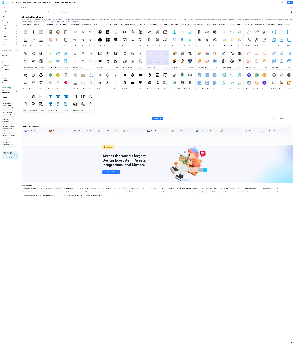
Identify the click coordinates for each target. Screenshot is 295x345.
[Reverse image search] (291, 7)
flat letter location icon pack (270, 188)
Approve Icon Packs (174, 24)
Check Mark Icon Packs (283, 24)
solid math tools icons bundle (251, 188)
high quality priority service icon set (73, 195)
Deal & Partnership (6, 142)
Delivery (9, 105)
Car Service (4, 140)
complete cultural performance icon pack (254, 192)
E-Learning (12, 135)
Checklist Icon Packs (38, 24)
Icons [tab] (58, 12)
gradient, (78, 19)
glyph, (69, 19)
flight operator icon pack (30, 195)
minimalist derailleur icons (31, 188)
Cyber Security (5, 121)
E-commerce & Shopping (7, 110)
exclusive (267, 19)
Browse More (273, 131)
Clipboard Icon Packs (74, 24)
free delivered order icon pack (52, 192)
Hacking (8, 137)
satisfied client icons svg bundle (231, 188)
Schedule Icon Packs (247, 24)
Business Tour (5, 135)
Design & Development (7, 133)
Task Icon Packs (97, 24)
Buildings (4, 130)
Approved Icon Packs (130, 24)
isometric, (87, 19)
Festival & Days (12, 146)
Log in (282, 2)
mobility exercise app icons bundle (50, 195)
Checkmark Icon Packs (210, 24)
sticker (95, 19)
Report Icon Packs (142, 24)
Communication (5, 107)
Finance (4, 105)
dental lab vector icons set (93, 195)
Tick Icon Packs (107, 24)
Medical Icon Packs (259, 24)
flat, (67, 19)
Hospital (12, 126)
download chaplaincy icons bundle (113, 192)
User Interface (32, 131)
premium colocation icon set (191, 192)
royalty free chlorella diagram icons (212, 192)
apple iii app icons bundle (167, 188)
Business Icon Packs (86, 24)
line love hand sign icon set (93, 192)
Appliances (4, 146)
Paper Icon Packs (118, 24)
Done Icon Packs (153, 24)
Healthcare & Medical (7, 112)
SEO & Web (154, 131)
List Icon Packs (49, 24)
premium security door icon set (50, 188)
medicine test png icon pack (134, 192)
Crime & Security (6, 117)
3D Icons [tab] (31, 12)
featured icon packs (285, 19)
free (33, 19)
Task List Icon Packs (235, 24)
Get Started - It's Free (111, 172)
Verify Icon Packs (271, 24)
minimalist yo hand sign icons (171, 192)
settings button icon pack (149, 188)
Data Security (13, 114)
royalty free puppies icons (69, 188)
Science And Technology (256, 131)
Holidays (13, 107)
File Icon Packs (163, 24)
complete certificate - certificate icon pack (111, 188)
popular (272, 19)
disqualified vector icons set (211, 188)
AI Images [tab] (64, 12)
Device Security (5, 119)
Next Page (156, 118)
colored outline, (62, 19)
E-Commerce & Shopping (84, 131)
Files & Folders (5, 114)
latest (276, 19)
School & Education (181, 131)
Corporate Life (5, 126)
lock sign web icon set (132, 188)
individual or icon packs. (211, 19)
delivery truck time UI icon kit (88, 188)
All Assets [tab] (24, 12)
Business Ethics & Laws (7, 123)
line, (56, 19)
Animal (11, 144)
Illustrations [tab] (51, 12)
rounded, (83, 19)
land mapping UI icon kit (232, 192)
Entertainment (5, 144)
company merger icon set (153, 192)
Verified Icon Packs (197, 24)
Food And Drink (229, 131)
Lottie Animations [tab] (41, 12)
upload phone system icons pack (73, 192)
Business (4, 100)
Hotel (3, 137)
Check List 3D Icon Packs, (42, 21)
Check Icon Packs (27, 24)
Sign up (290, 2)
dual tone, (73, 19)
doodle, (92, 19)
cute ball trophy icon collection (32, 192)
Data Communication (7, 128)
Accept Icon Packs (186, 24)
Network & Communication (110, 131)
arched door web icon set (275, 192)
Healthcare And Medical (207, 131)
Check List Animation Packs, (55, 21)
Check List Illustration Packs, (69, 21)
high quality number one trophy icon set (189, 188)
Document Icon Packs (61, 24)
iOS (12, 117)
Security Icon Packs (223, 24)
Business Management (7, 103)
